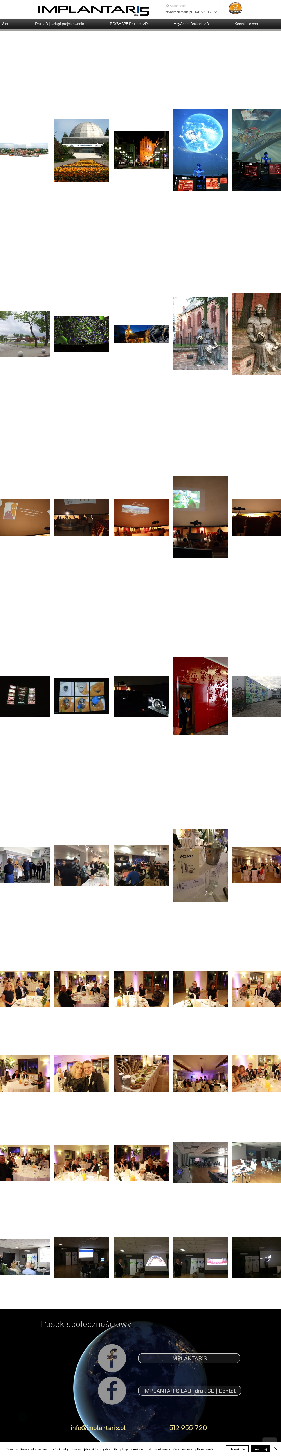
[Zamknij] (275, 1448)
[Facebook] (112, 1358)
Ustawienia (237, 1449)
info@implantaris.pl (178, 12)
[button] (70, 24)
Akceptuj (261, 1449)
